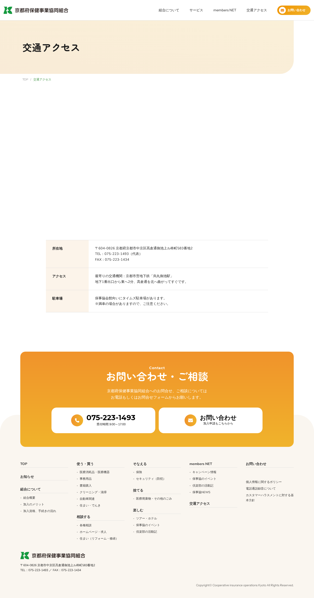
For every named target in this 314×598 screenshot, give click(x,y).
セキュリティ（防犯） (151, 479)
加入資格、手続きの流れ (39, 511)
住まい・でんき (90, 505)
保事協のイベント (204, 479)
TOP (25, 79)
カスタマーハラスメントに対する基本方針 (270, 497)
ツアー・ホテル (146, 518)
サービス (196, 10)
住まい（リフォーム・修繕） (99, 539)
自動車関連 (87, 499)
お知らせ (27, 476)
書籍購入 (86, 486)
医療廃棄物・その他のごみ (154, 499)
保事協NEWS (201, 492)
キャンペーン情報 (204, 472)
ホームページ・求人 (93, 532)
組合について (169, 10)
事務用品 (86, 479)
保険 (139, 472)
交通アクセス (257, 10)
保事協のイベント (148, 525)
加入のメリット (33, 504)
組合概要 (29, 498)
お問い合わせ (256, 464)
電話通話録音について (261, 489)
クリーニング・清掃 (93, 492)
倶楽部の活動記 (146, 532)
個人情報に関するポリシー (264, 482)
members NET (224, 10)
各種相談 (86, 525)
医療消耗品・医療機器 (95, 472)
